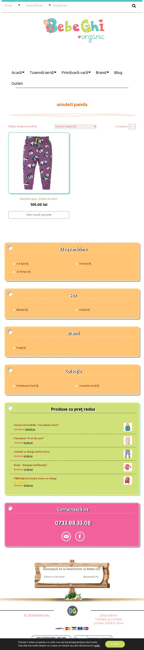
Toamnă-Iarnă (87, 386)
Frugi (19, 348)
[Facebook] (80, 536)
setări (97, 646)
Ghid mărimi (108, 615)
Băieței (20, 310)
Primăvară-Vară (25, 386)
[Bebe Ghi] (72, 35)
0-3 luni (20, 264)
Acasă (8, 5)
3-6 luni (83, 264)
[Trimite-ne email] (66, 536)
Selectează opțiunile (39, 214)
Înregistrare (60, 5)
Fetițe (83, 310)
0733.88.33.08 (73, 524)
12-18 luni (22, 272)
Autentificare (34, 5)
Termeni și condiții (108, 619)
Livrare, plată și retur (109, 623)
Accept (115, 644)
